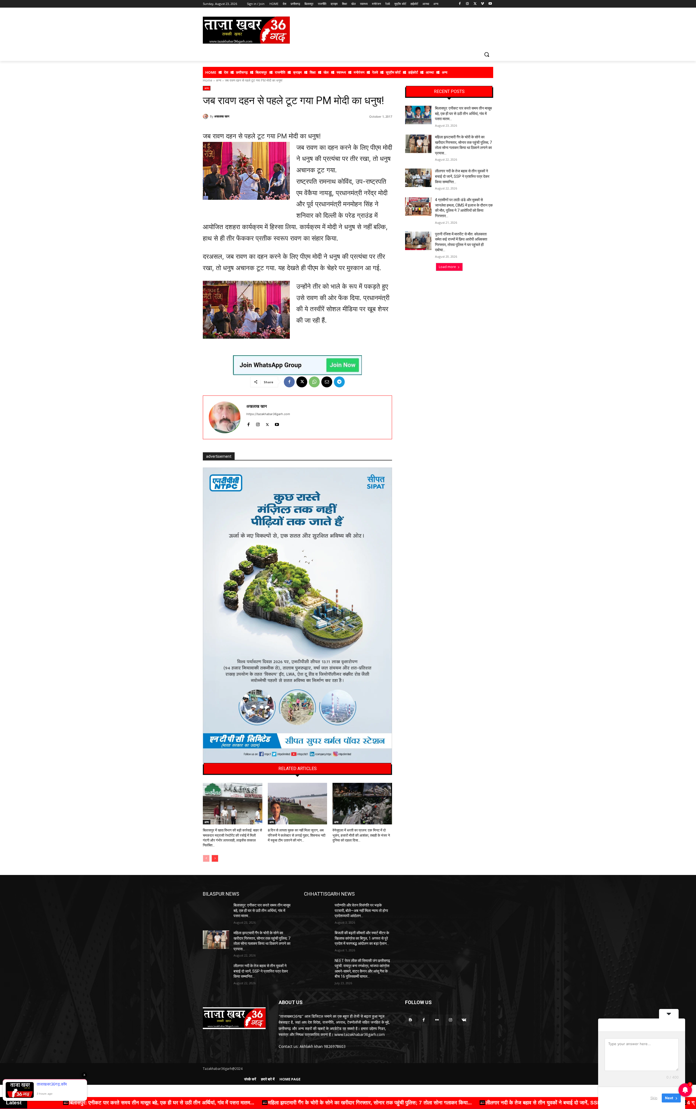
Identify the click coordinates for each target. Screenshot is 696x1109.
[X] (475, 4)
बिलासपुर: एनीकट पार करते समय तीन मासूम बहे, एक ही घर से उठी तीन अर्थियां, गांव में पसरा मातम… (463, 113)
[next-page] (215, 858)
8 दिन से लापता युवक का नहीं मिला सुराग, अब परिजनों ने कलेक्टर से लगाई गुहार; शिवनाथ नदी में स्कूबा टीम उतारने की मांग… (296, 835)
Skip (653, 1098)
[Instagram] (467, 4)
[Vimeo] (482, 4)
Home (207, 80)
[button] (486, 54)
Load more (447, 266)
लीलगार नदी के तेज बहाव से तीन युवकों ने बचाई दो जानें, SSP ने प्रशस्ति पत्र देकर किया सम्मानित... (346, 1103)
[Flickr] (437, 1020)
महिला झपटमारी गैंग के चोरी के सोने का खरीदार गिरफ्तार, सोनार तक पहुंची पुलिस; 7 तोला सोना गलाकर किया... (137, 1103)
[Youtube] (490, 4)
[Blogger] (410, 1020)
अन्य (218, 80)
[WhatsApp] (314, 381)
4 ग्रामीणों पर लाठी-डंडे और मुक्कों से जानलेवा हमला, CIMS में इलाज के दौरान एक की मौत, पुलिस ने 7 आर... (555, 1103)
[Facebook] (460, 4)
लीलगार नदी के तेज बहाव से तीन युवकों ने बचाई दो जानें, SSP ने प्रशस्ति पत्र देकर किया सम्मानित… (462, 176)
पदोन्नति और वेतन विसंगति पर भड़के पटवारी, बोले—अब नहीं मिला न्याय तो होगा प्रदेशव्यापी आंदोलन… (361, 910)
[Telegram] (339, 381)
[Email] (326, 381)
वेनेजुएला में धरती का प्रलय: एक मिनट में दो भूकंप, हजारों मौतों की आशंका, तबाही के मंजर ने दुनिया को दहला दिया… (361, 835)
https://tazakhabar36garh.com (268, 414)
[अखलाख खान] (206, 116)
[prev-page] (206, 858)
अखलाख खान (221, 116)
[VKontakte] (464, 1020)
